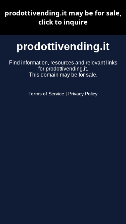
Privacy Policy (82, 93)
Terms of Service (46, 93)
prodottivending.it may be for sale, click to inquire (63, 17)
